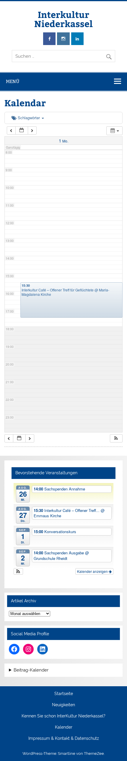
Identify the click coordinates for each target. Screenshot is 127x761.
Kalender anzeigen (93, 571)
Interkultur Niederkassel (63, 18)
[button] (116, 438)
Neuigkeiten (63, 705)
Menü (12, 81)
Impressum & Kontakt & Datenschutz (63, 739)
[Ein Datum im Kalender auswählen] (21, 130)
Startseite (63, 694)
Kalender (63, 727)
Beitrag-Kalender (31, 670)
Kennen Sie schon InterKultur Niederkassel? (63, 716)
